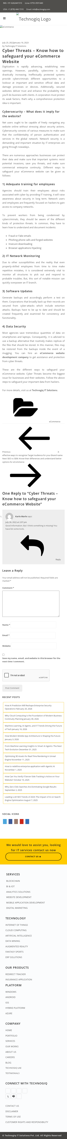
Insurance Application (18, 979)
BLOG (8, 1062)
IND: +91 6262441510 (12, 3)
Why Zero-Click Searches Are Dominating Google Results (30, 786)
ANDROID (10, 997)
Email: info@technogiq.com (38, 9)
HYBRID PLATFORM (15, 1007)
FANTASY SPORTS (14, 951)
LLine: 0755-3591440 (34, 3)
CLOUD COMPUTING (15, 930)
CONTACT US (12, 1105)
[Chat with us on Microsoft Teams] (13, 1096)
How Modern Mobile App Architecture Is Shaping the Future (32, 735)
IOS (7, 1002)
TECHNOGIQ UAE (13, 1067)
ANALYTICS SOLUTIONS (18, 891)
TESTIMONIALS (12, 1073)
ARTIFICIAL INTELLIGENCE (18, 935)
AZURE (8, 1013)
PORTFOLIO (11, 1035)
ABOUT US (10, 1051)
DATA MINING (12, 940)
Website (6, 645)
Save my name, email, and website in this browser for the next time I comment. (31, 660)
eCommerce (54, 421)
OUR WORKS (12, 1046)
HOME (8, 1030)
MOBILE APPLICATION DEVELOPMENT (25, 902)
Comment (8, 587)
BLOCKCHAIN (13, 880)
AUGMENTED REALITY (16, 946)
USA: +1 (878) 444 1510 (13, 9)
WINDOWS (10, 991)
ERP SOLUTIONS (13, 957)
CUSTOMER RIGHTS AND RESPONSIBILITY (26, 1122)
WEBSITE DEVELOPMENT (18, 897)
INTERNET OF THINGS (16, 924)
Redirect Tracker (15, 974)
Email (6, 635)
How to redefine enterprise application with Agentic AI (30, 766)
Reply (58, 559)
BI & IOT (10, 886)
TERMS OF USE (13, 1116)
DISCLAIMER (11, 1111)
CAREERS (10, 1057)
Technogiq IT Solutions (15, 46)
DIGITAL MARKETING (17, 907)
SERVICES (10, 1040)
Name (6, 624)
